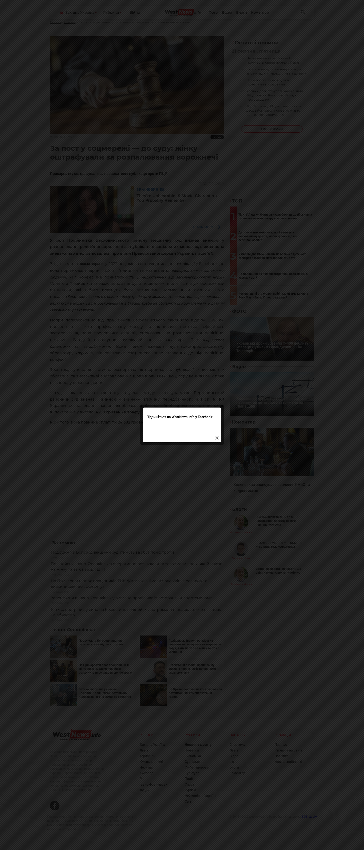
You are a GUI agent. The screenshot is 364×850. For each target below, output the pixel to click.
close (217, 438)
